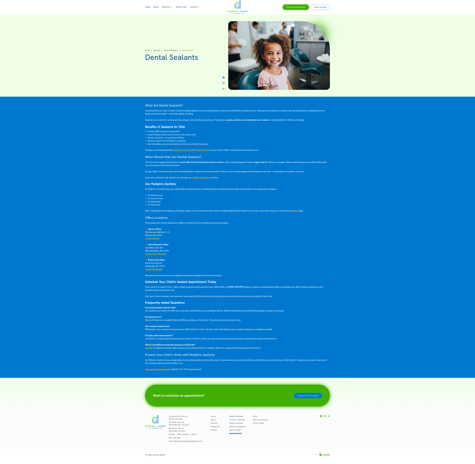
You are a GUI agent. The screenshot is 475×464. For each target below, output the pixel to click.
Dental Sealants (235, 433)
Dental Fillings (235, 430)
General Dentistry (171, 50)
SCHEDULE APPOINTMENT (295, 7)
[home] (237, 7)
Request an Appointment (156, 369)
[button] (167, 7)
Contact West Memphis (155, 254)
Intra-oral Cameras (260, 420)
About (295, 211)
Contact (214, 430)
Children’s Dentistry (200, 177)
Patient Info (215, 427)
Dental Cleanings (202, 150)
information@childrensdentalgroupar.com (185, 441)
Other (255, 416)
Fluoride (149, 348)
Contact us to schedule (308, 396)
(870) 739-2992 (320, 7)
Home (147, 50)
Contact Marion (152, 238)
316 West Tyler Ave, (176, 422)
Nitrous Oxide (258, 423)
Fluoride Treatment (181, 150)
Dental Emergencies (237, 427)
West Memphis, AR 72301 (179, 425)
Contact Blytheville (153, 269)
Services (157, 50)
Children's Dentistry (237, 420)
